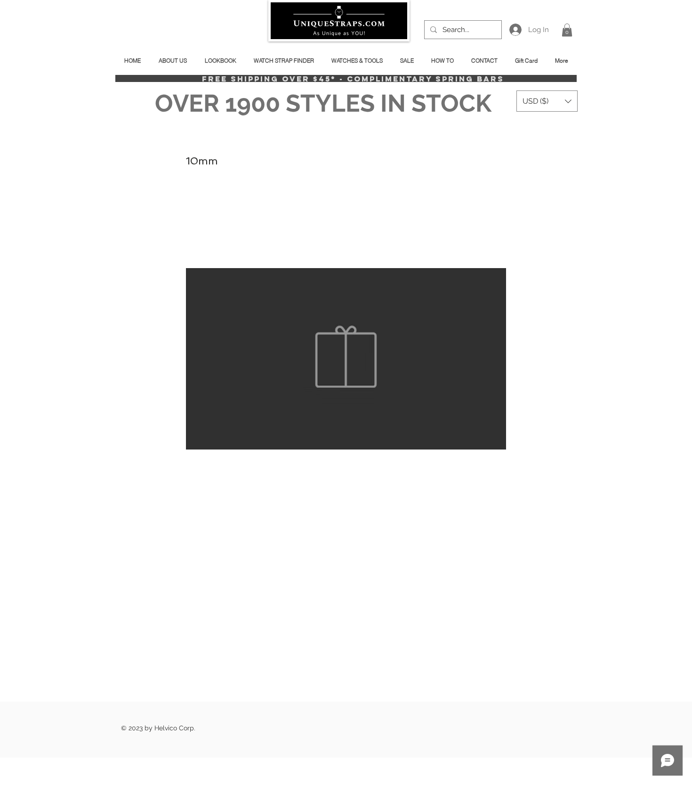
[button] (567, 30)
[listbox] (547, 101)
